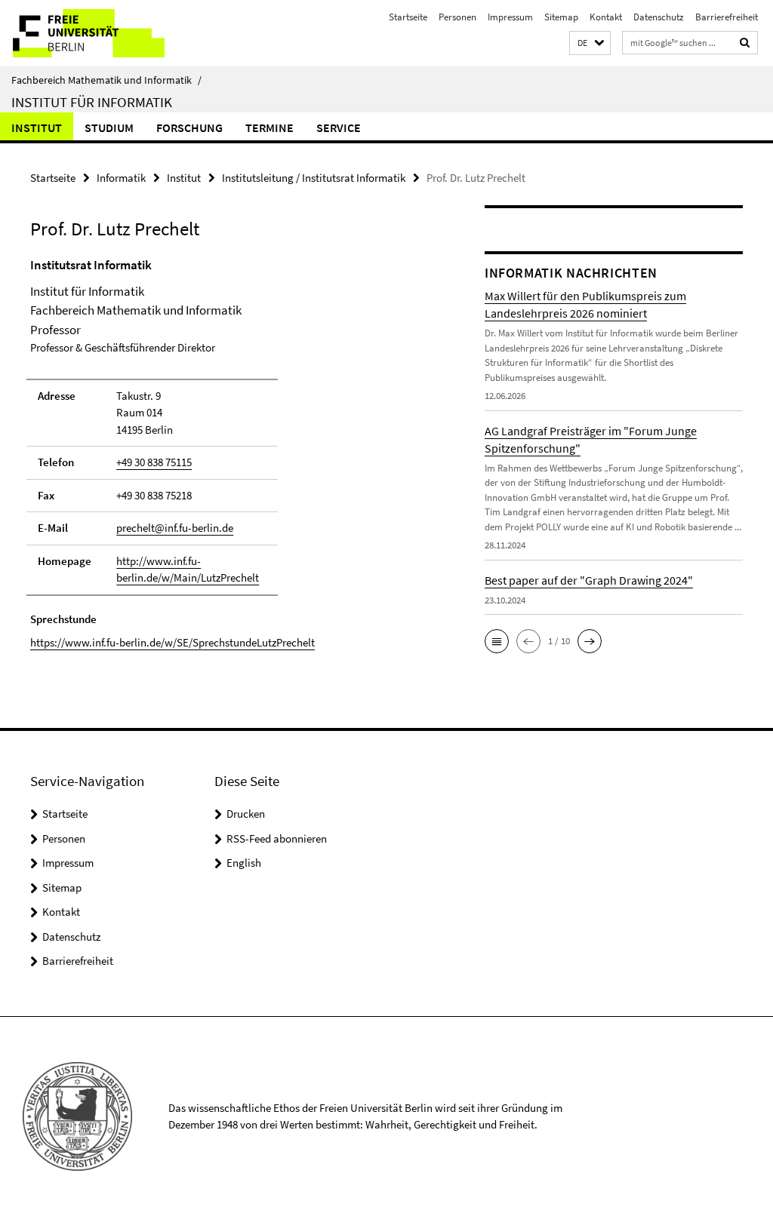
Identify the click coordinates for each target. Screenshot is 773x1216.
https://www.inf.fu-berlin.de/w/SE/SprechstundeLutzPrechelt (172, 642)
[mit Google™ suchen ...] (745, 42)
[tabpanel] (233, 454)
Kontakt (606, 17)
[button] (590, 43)
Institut (36, 127)
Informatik (121, 177)
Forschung (189, 127)
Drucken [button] (245, 813)
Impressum (510, 17)
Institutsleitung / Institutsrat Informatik (313, 177)
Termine (269, 127)
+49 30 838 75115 (154, 462)
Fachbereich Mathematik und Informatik (106, 80)
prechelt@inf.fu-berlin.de (174, 527)
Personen (457, 17)
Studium (109, 127)
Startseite (408, 17)
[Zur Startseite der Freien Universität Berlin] (100, 33)
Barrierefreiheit (726, 17)
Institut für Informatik (91, 102)
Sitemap (561, 17)
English (243, 862)
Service (338, 127)
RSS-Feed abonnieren (276, 838)
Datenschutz (658, 17)
